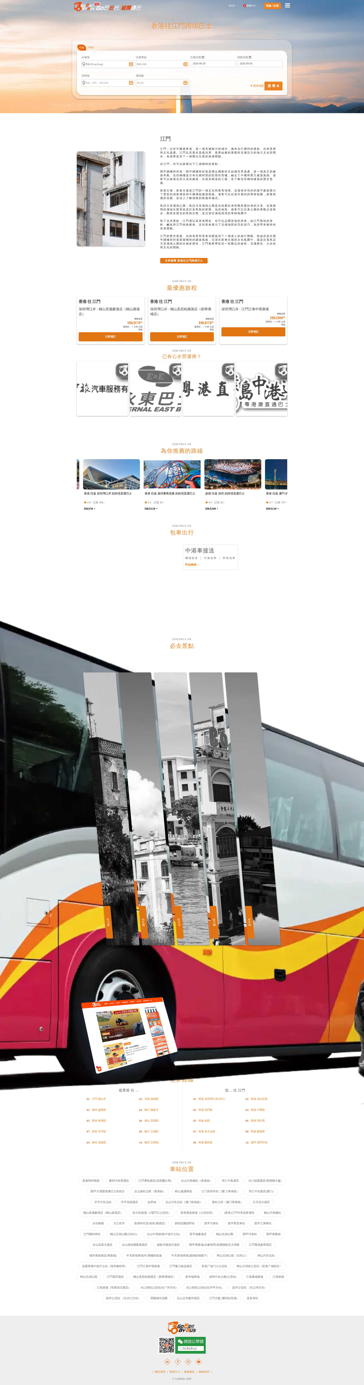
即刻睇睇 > (192, 564)
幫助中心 (174, 1371)
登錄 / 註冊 (272, 5)
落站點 (140, 75)
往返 (81, 47)
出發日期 (196, 57)
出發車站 (141, 57)
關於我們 (160, 1371)
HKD (232, 5)
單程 (90, 47)
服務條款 (189, 1371)
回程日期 (243, 57)
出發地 (85, 57)
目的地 (85, 75)
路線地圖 (258, 85)
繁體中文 (251, 5)
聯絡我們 (204, 1371)
